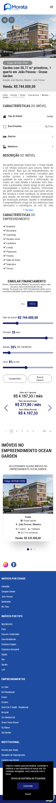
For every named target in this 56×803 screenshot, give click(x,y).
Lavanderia (11, 243)
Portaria (9, 256)
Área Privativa (15, 126)
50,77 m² (49, 126)
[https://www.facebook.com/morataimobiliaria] (13, 565)
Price (32, 304)
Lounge (9, 247)
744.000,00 (27, 86)
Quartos (12, 136)
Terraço (9, 268)
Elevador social (13, 239)
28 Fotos (9, 52)
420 (44, 431)
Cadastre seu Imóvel (10, 760)
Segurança (11, 264)
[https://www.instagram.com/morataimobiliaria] (5, 565)
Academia (10, 226)
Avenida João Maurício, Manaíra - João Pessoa (24, 80)
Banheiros (13, 146)
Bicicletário (11, 230)
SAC (23, 304)
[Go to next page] (50, 431)
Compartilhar (15, 378)
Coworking (11, 235)
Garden (50, 116)
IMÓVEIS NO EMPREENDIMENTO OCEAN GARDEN (26, 450)
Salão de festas (13, 260)
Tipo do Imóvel (15, 116)
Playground (11, 251)
